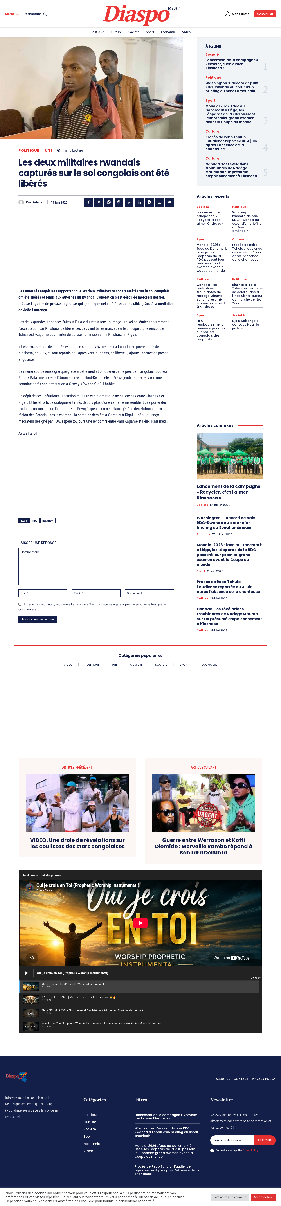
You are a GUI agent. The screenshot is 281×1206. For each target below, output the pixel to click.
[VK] (169, 202)
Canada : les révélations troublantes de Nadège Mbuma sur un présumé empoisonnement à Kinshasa (231, 170)
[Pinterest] (129, 202)
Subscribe (264, 1140)
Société (212, 54)
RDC (35, 520)
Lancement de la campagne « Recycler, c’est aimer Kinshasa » (231, 64)
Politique (28, 150)
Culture (212, 131)
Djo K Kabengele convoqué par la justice (245, 324)
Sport (210, 100)
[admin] (22, 202)
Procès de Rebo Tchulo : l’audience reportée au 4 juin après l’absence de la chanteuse (231, 143)
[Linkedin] (139, 202)
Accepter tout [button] (263, 1197)
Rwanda (48, 520)
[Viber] (119, 202)
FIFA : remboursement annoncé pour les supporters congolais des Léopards (211, 330)
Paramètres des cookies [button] (229, 1197)
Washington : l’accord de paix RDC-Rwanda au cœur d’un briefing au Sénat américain (231, 87)
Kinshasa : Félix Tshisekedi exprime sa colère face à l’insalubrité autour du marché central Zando (247, 294)
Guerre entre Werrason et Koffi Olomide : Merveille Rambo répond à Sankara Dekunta (204, 846)
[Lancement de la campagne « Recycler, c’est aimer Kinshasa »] (230, 456)
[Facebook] (88, 202)
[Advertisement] (96, 243)
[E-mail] (159, 202)
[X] (98, 202)
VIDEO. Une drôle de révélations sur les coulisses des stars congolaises (77, 843)
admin (38, 202)
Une (49, 150)
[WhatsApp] (108, 202)
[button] (36, 13)
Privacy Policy (250, 1150)
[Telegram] (149, 202)
